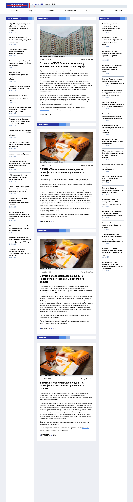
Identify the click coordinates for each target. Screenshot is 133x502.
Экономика (50, 11)
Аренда (44, 115)
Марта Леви (89, 59)
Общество (32, 11)
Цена (54, 221)
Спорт (103, 11)
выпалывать (44, 110)
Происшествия (70, 11)
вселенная (85, 214)
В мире (88, 11)
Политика (15, 11)
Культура (118, 11)
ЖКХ (51, 115)
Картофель (45, 221)
